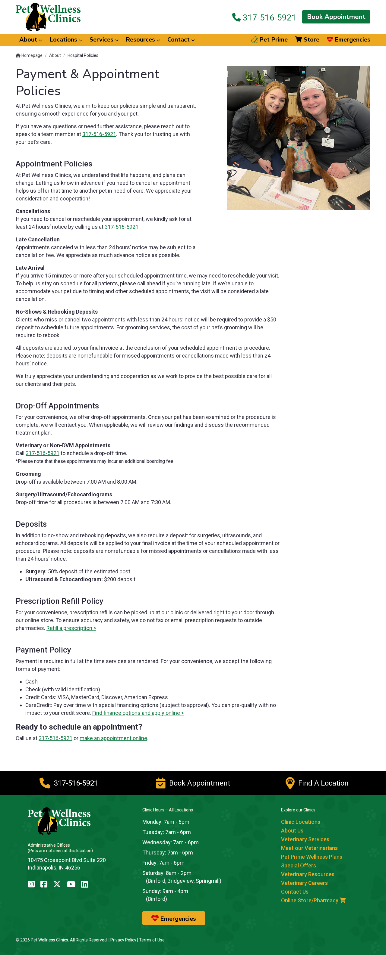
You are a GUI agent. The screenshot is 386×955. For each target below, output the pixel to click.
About (55, 55)
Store (310, 39)
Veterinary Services (305, 839)
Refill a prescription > (71, 628)
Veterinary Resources (307, 874)
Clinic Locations (300, 822)
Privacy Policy (123, 940)
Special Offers (298, 865)
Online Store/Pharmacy (310, 900)
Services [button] (102, 40)
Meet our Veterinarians (309, 848)
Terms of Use (152, 940)
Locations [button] (64, 40)
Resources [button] (141, 40)
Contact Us (294, 891)
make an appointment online (113, 738)
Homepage (32, 55)
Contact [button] (179, 40)
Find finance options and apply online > (138, 713)
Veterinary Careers (304, 883)
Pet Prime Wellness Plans (311, 857)
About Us (292, 830)
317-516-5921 (268, 17)
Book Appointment (336, 16)
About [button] (29, 40)
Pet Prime (273, 39)
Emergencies (351, 39)
